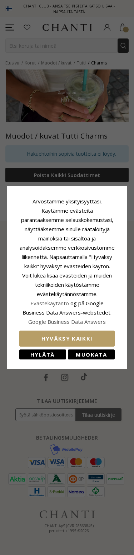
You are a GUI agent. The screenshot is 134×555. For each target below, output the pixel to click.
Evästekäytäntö (49, 303)
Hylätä (42, 354)
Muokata (91, 354)
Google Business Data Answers (67, 321)
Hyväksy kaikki (67, 338)
